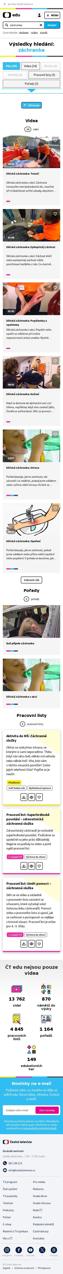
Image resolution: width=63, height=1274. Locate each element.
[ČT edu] (11, 16)
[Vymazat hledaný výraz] (41, 25)
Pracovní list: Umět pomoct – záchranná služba (28, 885)
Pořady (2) (31, 84)
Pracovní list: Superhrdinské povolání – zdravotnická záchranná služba (28, 819)
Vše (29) (11, 66)
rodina (34, 32)
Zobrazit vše (31, 580)
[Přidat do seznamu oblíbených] (55, 140)
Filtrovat (34, 105)
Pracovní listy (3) (44, 75)
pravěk (43, 32)
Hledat (52, 25)
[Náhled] (31, 797)
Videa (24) (30, 66)
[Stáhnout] (23, 797)
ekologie (24, 32)
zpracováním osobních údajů (39, 1128)
